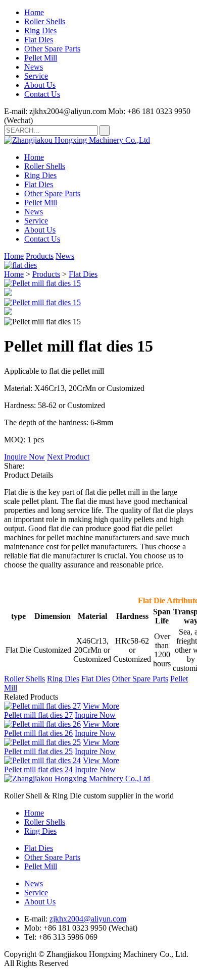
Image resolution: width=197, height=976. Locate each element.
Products (40, 256)
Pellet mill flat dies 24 (38, 769)
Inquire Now (24, 456)
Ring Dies (40, 30)
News (33, 67)
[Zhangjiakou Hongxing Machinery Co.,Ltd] (77, 140)
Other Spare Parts (52, 48)
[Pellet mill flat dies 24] (42, 760)
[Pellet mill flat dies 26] (42, 724)
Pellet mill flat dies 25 (38, 751)
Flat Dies (38, 39)
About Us (40, 85)
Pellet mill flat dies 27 (38, 715)
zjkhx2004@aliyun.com (88, 918)
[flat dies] (20, 265)
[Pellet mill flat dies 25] (42, 742)
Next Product (68, 456)
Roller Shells (44, 21)
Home (34, 12)
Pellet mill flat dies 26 (38, 733)
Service (36, 76)
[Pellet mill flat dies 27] (42, 706)
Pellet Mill (40, 57)
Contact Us (42, 94)
